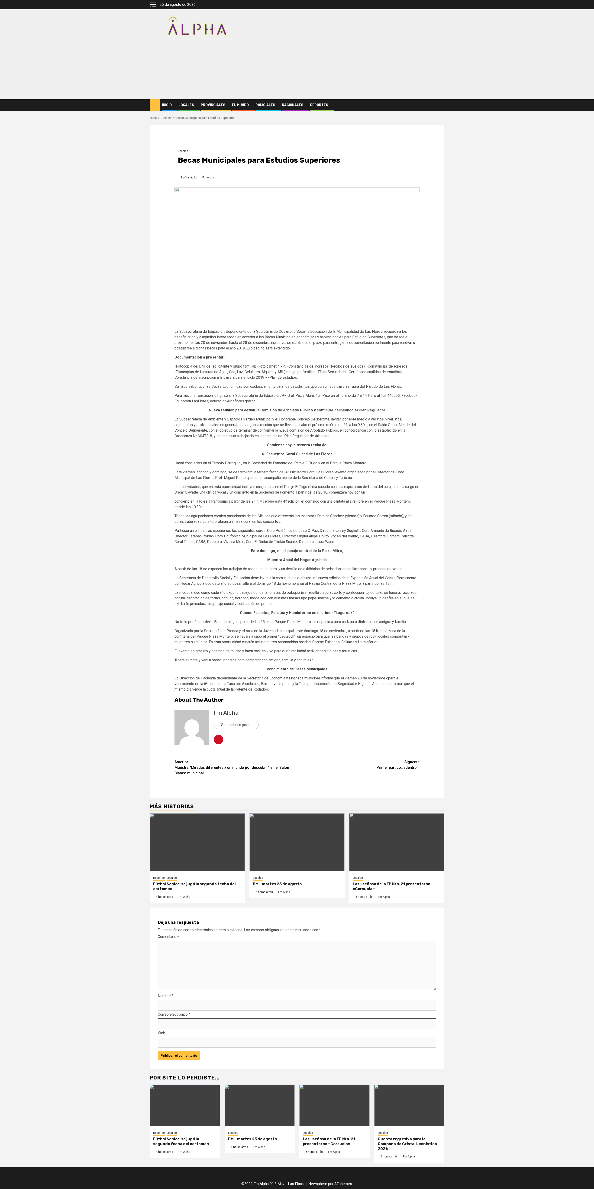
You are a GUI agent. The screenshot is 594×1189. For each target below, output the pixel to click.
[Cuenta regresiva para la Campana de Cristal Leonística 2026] (409, 1105)
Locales (186, 105)
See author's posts (236, 725)
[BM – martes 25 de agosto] (297, 842)
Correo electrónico (174, 1014)
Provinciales (213, 105)
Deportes (319, 105)
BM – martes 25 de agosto (277, 884)
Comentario (168, 936)
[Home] (154, 105)
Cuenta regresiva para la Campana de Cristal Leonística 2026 (407, 1144)
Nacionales (292, 105)
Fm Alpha (208, 177)
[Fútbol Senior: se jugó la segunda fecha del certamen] (197, 842)
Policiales (265, 105)
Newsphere (317, 1184)
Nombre (165, 996)
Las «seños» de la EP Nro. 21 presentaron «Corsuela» (329, 1141)
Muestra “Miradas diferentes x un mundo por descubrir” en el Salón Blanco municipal (231, 767)
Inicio (167, 105)
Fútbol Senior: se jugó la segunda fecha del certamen (181, 1141)
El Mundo (240, 105)
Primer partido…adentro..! (398, 765)
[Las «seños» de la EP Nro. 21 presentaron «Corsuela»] (396, 842)
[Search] (441, 105)
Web (161, 1033)
